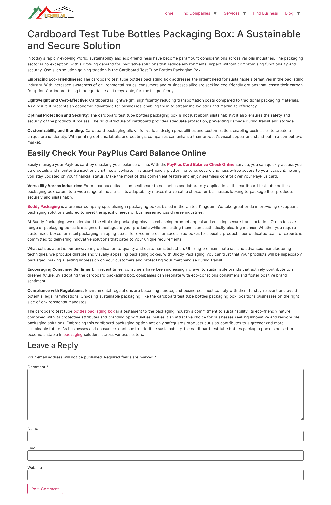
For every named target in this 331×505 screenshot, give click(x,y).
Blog (289, 13)
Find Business (265, 13)
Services (231, 13)
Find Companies (195, 13)
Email (32, 448)
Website (34, 467)
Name (32, 428)
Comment (37, 367)
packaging (73, 334)
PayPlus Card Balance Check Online (201, 164)
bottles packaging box (93, 311)
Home (167, 13)
